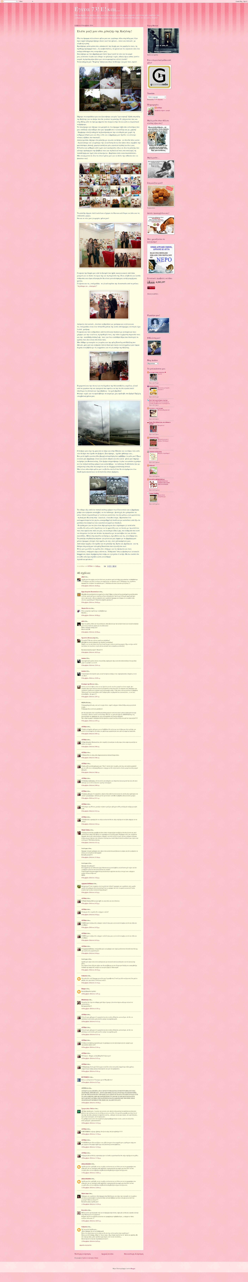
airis (82, 621)
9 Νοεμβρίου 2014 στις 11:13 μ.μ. (90, 983)
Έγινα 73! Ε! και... (98, 9)
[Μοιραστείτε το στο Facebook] (114, 566)
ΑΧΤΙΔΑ (84, 727)
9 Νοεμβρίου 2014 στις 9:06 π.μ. (90, 746)
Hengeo (83, 989)
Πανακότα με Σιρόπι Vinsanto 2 (163, 388)
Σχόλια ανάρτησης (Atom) (90, 1258)
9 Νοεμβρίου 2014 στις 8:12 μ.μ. (90, 903)
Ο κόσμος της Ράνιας (88, 684)
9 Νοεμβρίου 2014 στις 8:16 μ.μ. (90, 953)
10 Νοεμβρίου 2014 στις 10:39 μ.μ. (91, 1103)
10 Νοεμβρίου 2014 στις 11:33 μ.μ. (91, 1147)
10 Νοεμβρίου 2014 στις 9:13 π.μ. (90, 1021)
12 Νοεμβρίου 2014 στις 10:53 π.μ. (91, 1221)
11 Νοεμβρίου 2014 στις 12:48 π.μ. (91, 1173)
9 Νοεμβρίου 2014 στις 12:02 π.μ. (90, 678)
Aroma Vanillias (154, 493)
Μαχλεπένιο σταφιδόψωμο (162, 495)
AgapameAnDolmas (87, 883)
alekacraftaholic (86, 1164)
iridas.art (152, 465)
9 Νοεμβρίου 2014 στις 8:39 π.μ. (90, 721)
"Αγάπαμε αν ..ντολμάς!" (87, 286)
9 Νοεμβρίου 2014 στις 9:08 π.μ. (90, 772)
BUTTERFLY (85, 1077)
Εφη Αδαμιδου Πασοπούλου (90, 592)
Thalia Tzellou (85, 830)
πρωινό (160, 374)
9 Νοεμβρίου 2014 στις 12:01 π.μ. (90, 665)
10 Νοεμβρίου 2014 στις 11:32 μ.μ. (91, 1134)
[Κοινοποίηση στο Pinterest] (115, 566)
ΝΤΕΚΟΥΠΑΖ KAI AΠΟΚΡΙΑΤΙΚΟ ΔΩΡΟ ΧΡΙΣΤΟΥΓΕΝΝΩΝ (164, 482)
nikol (82, 577)
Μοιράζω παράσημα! (164, 453)
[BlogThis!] (110, 566)
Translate (160, 99)
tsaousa (83, 658)
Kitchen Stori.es (153, 386)
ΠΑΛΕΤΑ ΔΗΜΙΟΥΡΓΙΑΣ (157, 479)
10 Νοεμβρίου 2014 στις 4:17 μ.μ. (90, 1082)
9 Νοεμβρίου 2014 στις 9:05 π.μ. (90, 734)
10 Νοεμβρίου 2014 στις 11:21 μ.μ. (91, 1123)
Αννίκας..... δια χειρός (156, 408)
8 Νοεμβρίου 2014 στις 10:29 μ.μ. (90, 586)
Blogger (133, 1268)
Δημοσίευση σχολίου (86, 1245)
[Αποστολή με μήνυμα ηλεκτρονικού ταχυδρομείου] (108, 566)
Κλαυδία (84, 1210)
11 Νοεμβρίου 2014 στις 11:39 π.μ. (91, 1204)
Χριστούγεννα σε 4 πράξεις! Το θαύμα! (163, 440)
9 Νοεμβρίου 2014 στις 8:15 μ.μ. (90, 927)
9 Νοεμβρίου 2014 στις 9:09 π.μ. (90, 785)
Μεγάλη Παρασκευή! (164, 410)
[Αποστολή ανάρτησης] (104, 566)
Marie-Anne (85, 1193)
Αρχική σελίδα (107, 1254)
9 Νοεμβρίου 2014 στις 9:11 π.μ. (90, 798)
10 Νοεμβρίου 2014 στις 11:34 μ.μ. (91, 1158)
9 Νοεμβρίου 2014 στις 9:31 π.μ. (90, 842)
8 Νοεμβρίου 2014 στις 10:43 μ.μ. (90, 602)
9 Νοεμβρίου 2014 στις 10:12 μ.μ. (90, 970)
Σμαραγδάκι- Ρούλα (87, 1109)
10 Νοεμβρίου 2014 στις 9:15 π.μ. (90, 1058)
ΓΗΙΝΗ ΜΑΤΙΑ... (154, 438)
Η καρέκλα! (161, 425)
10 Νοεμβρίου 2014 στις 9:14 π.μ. (90, 1047)
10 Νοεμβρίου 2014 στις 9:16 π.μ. (90, 1071)
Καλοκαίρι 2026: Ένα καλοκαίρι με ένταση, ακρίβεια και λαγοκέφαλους (159, 402)
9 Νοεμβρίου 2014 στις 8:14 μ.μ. (90, 914)
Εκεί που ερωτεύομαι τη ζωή (158, 400)
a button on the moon (155, 452)
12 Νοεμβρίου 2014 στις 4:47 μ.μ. (90, 1241)
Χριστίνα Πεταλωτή (88, 638)
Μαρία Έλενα (85, 608)
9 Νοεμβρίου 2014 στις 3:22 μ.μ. (90, 878)
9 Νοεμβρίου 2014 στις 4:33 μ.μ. (90, 892)
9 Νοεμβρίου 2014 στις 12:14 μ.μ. (90, 857)
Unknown (84, 976)
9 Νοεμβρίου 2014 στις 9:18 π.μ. (90, 824)
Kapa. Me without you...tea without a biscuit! (159, 423)
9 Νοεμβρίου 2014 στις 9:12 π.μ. (90, 811)
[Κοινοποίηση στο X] (112, 566)
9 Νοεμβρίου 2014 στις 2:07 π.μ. (90, 696)
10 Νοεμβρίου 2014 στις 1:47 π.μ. (90, 994)
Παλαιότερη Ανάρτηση (133, 1254)
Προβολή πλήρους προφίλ (162, 110)
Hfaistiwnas (84, 1000)
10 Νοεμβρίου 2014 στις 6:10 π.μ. (90, 1008)
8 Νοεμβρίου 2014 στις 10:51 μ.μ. (90, 652)
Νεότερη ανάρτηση (83, 1254)
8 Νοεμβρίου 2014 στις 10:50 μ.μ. (90, 615)
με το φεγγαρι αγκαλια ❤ (157, 372)
